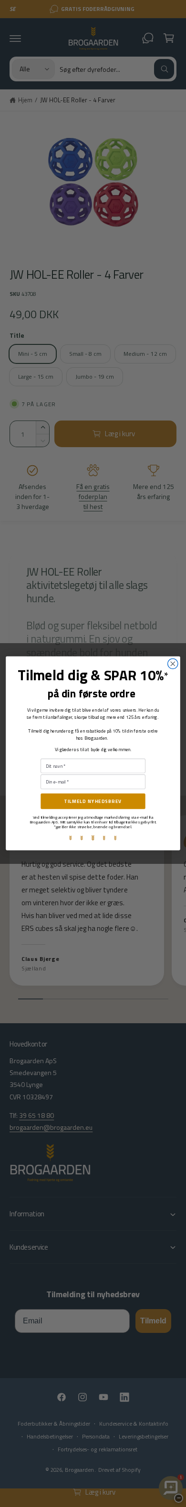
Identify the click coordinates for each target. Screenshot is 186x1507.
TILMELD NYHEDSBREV (93, 801)
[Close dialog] (173, 664)
